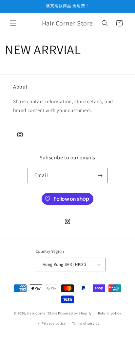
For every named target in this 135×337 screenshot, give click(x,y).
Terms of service (86, 323)
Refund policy (109, 313)
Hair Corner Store (42, 313)
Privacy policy (54, 323)
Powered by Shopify (75, 313)
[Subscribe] (100, 175)
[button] (13, 23)
